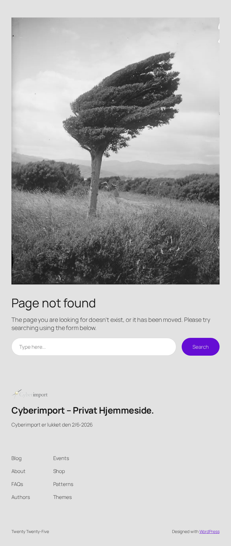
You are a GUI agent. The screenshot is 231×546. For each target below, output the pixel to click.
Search (200, 346)
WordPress (209, 531)
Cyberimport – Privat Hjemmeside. (82, 410)
